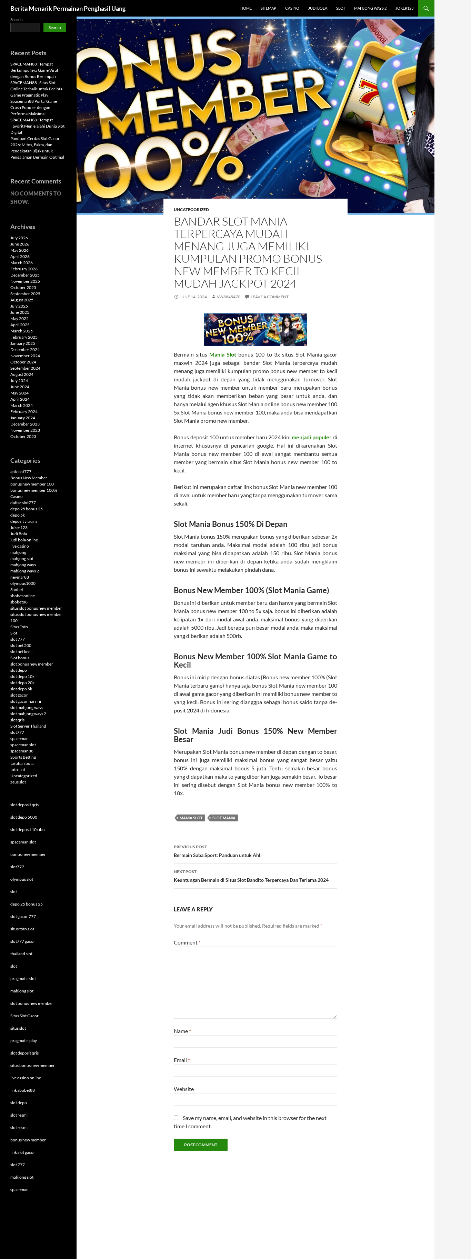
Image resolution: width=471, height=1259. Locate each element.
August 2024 (21, 374)
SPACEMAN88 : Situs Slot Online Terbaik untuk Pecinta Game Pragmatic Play (36, 89)
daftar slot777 (23, 502)
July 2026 (19, 237)
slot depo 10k (22, 676)
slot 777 (17, 639)
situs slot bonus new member (36, 608)
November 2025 (25, 281)
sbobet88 (19, 601)
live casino (19, 546)
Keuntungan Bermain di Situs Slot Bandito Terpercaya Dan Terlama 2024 (251, 876)
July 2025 (19, 306)
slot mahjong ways (26, 707)
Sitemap (268, 8)
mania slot (191, 818)
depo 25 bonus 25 (26, 508)
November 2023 (25, 430)
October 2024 (23, 361)
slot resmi (19, 1115)
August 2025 (21, 299)
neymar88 (19, 577)
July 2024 (19, 380)
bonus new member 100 (32, 484)
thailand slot (21, 953)
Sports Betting (23, 757)
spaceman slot (23, 744)
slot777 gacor (22, 941)
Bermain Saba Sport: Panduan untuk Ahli (218, 851)
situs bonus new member (32, 1065)
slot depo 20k (22, 682)
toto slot (17, 769)
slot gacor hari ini (25, 701)
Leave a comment (270, 296)
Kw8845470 (228, 296)
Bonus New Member (28, 477)
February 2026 (24, 268)
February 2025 (24, 337)
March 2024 (21, 405)
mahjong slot (21, 558)
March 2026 (21, 262)
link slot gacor (22, 1152)
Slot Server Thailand (28, 726)
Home (246, 8)
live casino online (25, 1077)
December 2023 (25, 424)
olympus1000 (23, 583)
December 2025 (25, 275)
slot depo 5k (21, 688)
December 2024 (25, 349)
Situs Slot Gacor (24, 1015)
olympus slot (21, 879)
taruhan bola (21, 763)
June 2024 (19, 386)
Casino (292, 8)
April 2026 (20, 256)
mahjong (18, 552)
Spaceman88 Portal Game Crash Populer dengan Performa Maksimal (33, 107)
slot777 (17, 732)
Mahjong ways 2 (370, 8)
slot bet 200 (20, 645)
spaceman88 (21, 750)
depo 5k (17, 515)
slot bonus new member (31, 664)
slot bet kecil (21, 651)
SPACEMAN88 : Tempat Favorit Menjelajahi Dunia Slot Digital (37, 126)
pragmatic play (23, 1040)
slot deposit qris (24, 804)
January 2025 (22, 343)
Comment (187, 942)
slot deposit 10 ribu (27, 829)
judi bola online (24, 539)
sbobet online (22, 595)
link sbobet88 (22, 1090)
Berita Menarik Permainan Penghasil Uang (68, 8)
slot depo (18, 670)
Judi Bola (317, 8)
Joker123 (404, 8)
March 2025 (21, 330)
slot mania (224, 818)
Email (182, 1060)
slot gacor (19, 695)
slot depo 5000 (23, 817)
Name (182, 1031)
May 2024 (19, 393)
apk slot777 (20, 471)
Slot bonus (19, 657)
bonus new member (28, 854)
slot (13, 891)
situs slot (18, 1028)
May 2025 (19, 318)
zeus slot (18, 782)
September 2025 (25, 293)
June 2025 (19, 312)
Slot (340, 8)
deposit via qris (23, 521)
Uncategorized (191, 209)
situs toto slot (22, 928)
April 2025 (20, 324)
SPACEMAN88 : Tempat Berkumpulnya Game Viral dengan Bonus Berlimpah (34, 70)
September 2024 (25, 368)
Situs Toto (19, 626)
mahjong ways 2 (24, 570)
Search (16, 19)
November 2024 (25, 355)
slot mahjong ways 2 (28, 713)
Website (184, 1089)
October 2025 (23, 287)
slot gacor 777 (23, 916)
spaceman (19, 738)
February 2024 (24, 411)
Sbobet (16, 589)
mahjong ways (23, 564)
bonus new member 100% (33, 490)
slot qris (17, 719)
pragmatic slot (23, 978)
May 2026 (19, 250)
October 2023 (23, 436)
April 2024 (20, 399)
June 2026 (19, 244)
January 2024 (22, 417)
